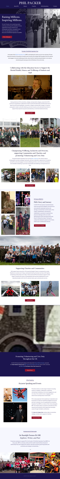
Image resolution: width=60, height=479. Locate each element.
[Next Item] (56, 175)
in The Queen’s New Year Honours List (32, 366)
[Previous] (6, 440)
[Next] (53, 440)
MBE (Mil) (22, 366)
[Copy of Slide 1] (30, 449)
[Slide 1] (29, 449)
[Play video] (29, 87)
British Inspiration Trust (20, 54)
